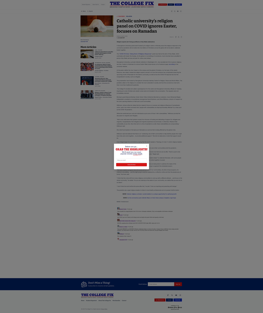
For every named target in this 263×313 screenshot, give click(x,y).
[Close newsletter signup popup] (146, 146)
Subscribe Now (131, 164)
